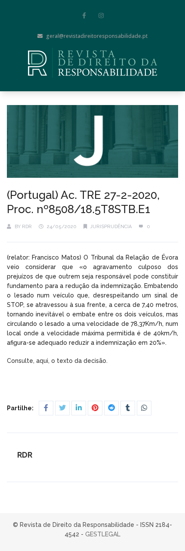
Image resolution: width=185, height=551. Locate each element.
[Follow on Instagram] (101, 15)
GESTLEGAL (102, 534)
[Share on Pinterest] (95, 408)
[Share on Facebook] (46, 408)
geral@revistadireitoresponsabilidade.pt (97, 36)
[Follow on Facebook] (83, 15)
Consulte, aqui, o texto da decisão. (58, 360)
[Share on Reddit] (111, 408)
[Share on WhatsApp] (144, 408)
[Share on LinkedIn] (79, 408)
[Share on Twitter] (62, 408)
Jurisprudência (111, 226)
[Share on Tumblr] (128, 408)
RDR (27, 226)
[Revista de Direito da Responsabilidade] (92, 62)
